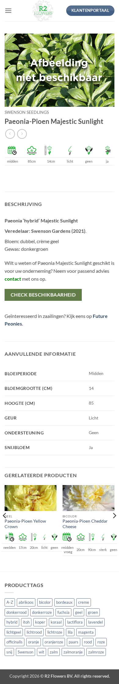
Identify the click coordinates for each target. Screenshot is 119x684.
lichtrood (34, 632)
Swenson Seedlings (27, 112)
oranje (33, 641)
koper (40, 622)
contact (13, 279)
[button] (8, 10)
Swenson (25, 652)
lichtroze (54, 632)
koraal (56, 622)
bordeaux (64, 602)
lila (70, 632)
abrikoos (26, 602)
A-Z (9, 602)
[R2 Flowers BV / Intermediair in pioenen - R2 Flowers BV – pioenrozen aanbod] (43, 10)
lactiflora (75, 622)
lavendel (95, 622)
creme (83, 602)
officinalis (14, 641)
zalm (54, 652)
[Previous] (5, 527)
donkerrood (16, 612)
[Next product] (10, 134)
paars (73, 641)
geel (78, 612)
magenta (86, 632)
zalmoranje (73, 652)
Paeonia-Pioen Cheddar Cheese (85, 524)
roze (101, 641)
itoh (26, 622)
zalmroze (96, 652)
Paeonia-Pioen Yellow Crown (25, 524)
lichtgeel (13, 632)
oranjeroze (54, 641)
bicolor (45, 602)
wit (41, 652)
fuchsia (63, 612)
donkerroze (42, 612)
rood (88, 641)
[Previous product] (22, 134)
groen (93, 612)
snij (9, 652)
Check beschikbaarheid (43, 294)
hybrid (11, 622)
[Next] (114, 527)
